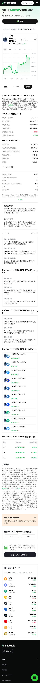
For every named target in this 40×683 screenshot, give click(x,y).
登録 (21, 21)
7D (10, 49)
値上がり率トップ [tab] (25, 573)
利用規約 (5, 488)
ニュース (17, 86)
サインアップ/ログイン (20, 555)
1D (5, 49)
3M (20, 49)
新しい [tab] (15, 573)
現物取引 (4, 670)
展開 (21, 199)
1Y (25, 49)
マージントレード (7, 675)
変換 (28, 86)
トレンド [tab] (7, 573)
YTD (30, 49)
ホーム (8, 29)
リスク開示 (16, 488)
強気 (11, 536)
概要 (6, 86)
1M (15, 49)
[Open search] (21, 39)
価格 (14, 29)
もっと (33, 233)
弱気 (28, 536)
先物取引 (4, 664)
